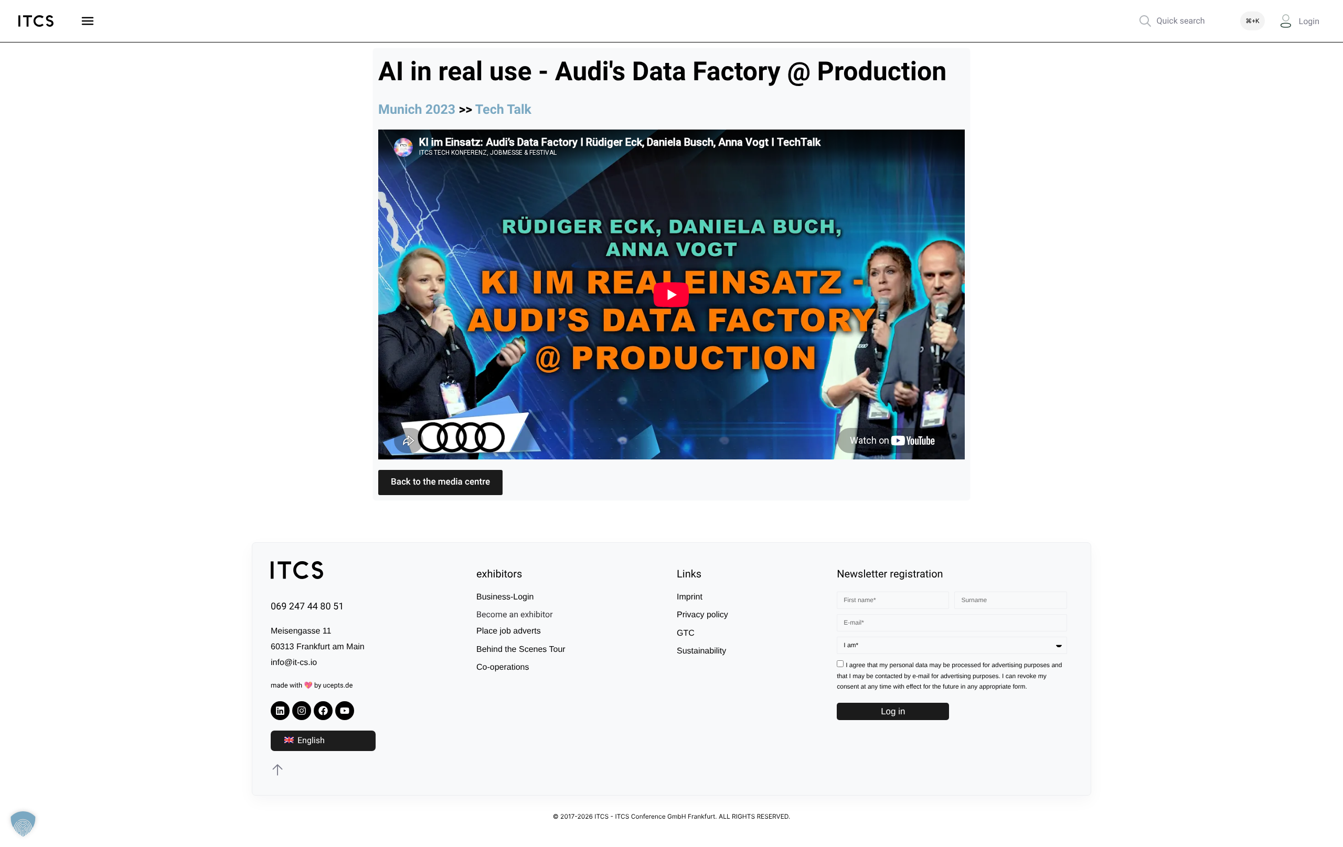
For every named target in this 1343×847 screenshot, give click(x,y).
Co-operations (502, 667)
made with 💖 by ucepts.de (312, 686)
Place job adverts (508, 631)
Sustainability (701, 651)
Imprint (689, 597)
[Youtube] (344, 710)
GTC (686, 633)
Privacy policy (702, 614)
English (310, 740)
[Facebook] (323, 710)
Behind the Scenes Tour (521, 649)
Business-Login (505, 597)
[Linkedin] (280, 710)
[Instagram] (301, 710)
